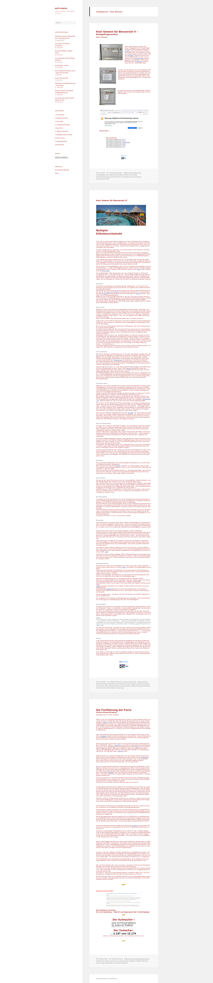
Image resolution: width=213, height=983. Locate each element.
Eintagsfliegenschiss (102, 175)
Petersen (145, 961)
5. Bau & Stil (59, 128)
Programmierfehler (107, 963)
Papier (124, 567)
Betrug (135, 959)
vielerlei (138, 293)
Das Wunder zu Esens (62, 65)
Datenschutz (100, 961)
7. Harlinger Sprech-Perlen (63, 135)
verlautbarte (103, 736)
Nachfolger (130, 55)
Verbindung (109, 589)
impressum (58, 166)
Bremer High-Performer (110, 684)
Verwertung (120, 688)
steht (106, 552)
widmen (105, 722)
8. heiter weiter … (60, 138)
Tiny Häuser (125, 177)
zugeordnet (117, 745)
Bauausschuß (129, 173)
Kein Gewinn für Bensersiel (115, 139)
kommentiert (106, 270)
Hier (97, 355)
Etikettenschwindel (116, 175)
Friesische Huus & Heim (129, 175)
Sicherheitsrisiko (116, 177)
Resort (105, 293)
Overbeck (138, 961)
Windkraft (124, 963)
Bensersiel (137, 173)
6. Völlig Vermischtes (61, 131)
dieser (139, 269)
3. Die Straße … (60, 121)
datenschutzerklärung (62, 170)
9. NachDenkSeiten (61, 141)
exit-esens (61, 8)
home (57, 173)
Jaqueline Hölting (130, 686)
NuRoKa (132, 961)
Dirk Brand (122, 684)
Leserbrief (135, 825)
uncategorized (59, 145)
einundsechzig (138, 58)
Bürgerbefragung (143, 959)
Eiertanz (107, 961)
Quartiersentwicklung (103, 177)
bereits (129, 368)
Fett (97, 768)
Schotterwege (117, 360)
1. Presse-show (59, 115)
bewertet (120, 751)
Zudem (98, 586)
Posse (98, 963)
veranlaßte (110, 772)
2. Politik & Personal (61, 118)
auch (140, 580)
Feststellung (144, 757)
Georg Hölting (109, 686)
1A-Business (139, 61)
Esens (128, 684)
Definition (118, 465)
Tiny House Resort (135, 177)
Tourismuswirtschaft (102, 179)
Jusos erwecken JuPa (61, 78)
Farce (116, 961)
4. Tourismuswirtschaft (62, 125)
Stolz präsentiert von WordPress (106, 979)
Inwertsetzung (119, 686)
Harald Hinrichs (124, 961)
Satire (137, 746)
